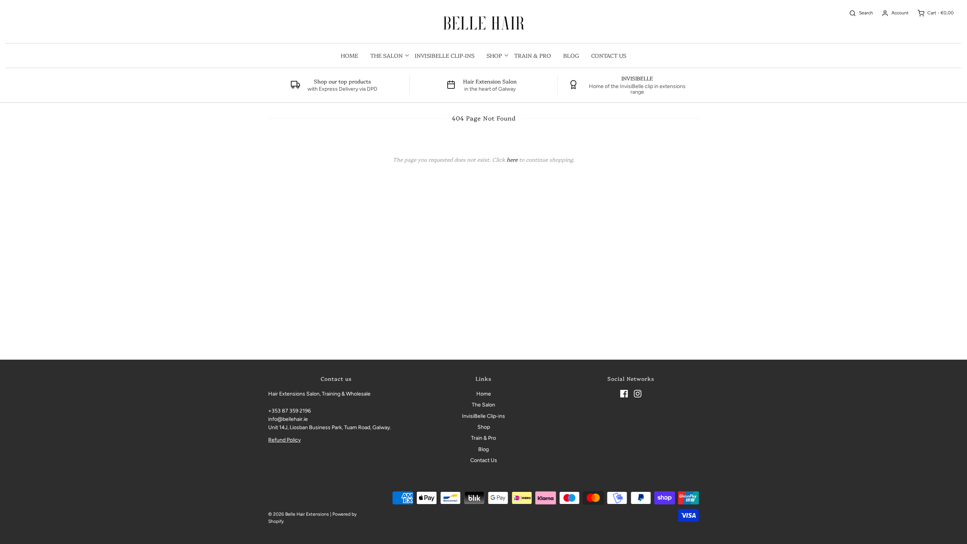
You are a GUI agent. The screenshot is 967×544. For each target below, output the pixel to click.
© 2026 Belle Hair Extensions (298, 514)
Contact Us (608, 55)
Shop (483, 427)
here (512, 159)
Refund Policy (284, 440)
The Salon (483, 405)
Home (349, 55)
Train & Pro (532, 55)
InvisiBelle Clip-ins (444, 55)
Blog (571, 55)
